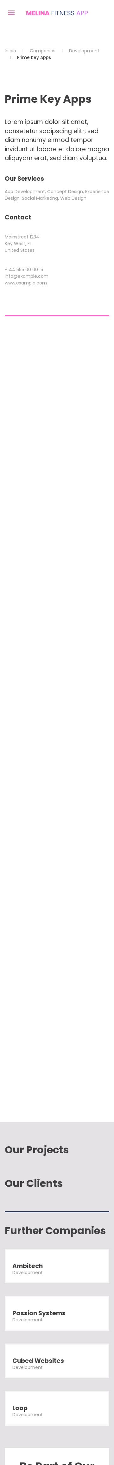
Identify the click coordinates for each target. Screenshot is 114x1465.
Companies (42, 51)
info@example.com (26, 276)
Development (84, 51)
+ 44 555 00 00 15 (24, 269)
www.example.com (26, 283)
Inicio (10, 51)
